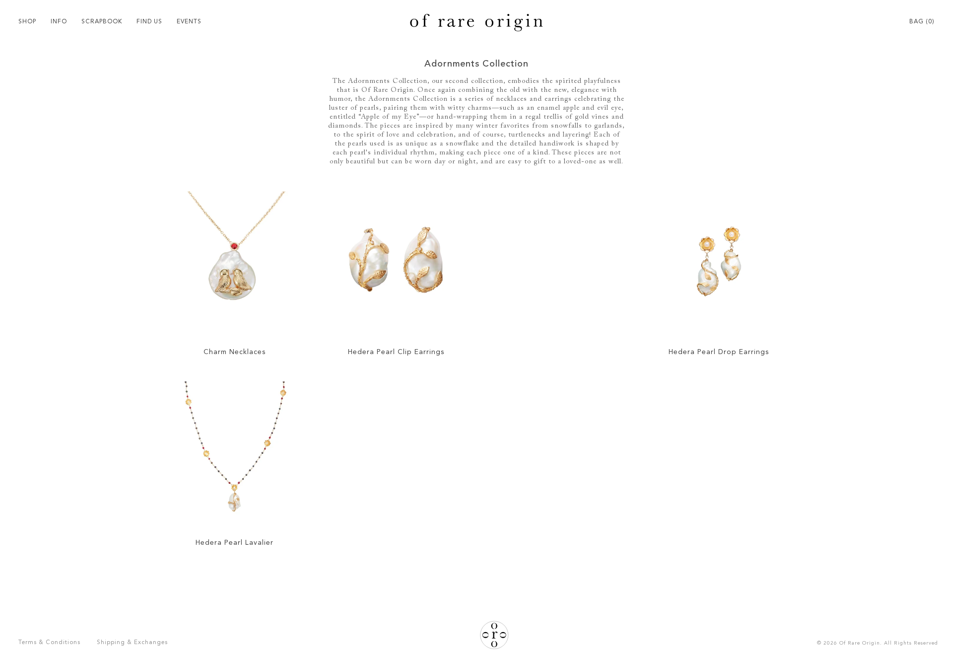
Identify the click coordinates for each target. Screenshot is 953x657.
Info (59, 22)
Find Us (149, 22)
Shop (27, 22)
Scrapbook (101, 22)
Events (189, 22)
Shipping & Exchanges (132, 643)
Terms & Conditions (49, 643)
